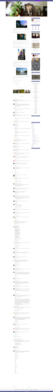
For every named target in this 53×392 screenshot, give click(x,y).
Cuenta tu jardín (33, 137)
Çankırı (15, 362)
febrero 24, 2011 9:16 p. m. (17, 246)
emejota (15, 120)
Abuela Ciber (16, 264)
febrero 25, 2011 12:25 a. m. (17, 276)
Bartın (15, 368)
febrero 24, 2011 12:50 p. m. (17, 189)
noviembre (33, 129)
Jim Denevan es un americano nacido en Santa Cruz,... (36, 141)
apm (15, 271)
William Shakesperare (35, 112)
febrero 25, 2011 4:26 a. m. (17, 284)
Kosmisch (16, 114)
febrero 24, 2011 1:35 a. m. (17, 110)
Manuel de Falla (36, 105)
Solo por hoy (33, 136)
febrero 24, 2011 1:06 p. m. (17, 207)
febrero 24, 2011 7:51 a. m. (17, 154)
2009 (32, 145)
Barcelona (35, 89)
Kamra (15, 316)
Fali (15, 187)
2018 (32, 124)
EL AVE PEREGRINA (16, 306)
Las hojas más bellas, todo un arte (35, 142)
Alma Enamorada (16, 139)
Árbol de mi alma (34, 139)
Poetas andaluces (34, 143)
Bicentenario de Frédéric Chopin (35, 92)
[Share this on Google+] (14, 84)
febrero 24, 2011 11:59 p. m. (17, 270)
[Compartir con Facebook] (18, 84)
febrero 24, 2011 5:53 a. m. (17, 141)
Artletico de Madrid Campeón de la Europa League (35, 83)
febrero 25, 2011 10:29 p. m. (17, 338)
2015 (32, 126)
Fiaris (15, 111)
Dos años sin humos (35, 101)
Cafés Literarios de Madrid (36, 95)
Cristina (15, 208)
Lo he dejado (36, 104)
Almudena (16, 251)
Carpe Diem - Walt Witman (35, 100)
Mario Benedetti (36, 107)
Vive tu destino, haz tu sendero (35, 135)
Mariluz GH (16, 247)
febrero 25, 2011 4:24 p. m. (17, 315)
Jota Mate (16, 220)
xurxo (15, 335)
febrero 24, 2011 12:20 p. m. (17, 186)
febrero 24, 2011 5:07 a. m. (17, 130)
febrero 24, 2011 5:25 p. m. (17, 240)
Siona (15, 294)
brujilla (15, 103)
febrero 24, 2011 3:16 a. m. (17, 122)
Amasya (15, 360)
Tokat (15, 364)
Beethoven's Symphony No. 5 (36, 91)
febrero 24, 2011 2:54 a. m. (17, 119)
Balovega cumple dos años (36, 87)
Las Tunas (35, 103)
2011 (32, 128)
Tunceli (15, 363)
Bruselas (35, 94)
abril (32, 133)
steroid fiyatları (16, 356)
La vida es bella (36, 102)
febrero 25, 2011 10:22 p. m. (17, 334)
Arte (35, 82)
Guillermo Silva (16, 99)
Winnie (15, 142)
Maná (35, 106)
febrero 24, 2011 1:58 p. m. (17, 219)
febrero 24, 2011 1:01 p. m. (17, 202)
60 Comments (24, 19)
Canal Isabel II (36, 98)
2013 (32, 127)
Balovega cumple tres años (36, 88)
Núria (15, 323)
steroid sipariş (16, 355)
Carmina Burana (36, 99)
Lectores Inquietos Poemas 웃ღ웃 (18, 339)
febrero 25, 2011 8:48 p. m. (17, 326)
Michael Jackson (36, 108)
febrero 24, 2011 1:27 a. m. (17, 106)
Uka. (15, 190)
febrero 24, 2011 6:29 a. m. (17, 144)
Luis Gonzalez (16, 155)
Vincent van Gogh (36, 111)
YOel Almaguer (36, 113)
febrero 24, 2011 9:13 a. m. (17, 161)
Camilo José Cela (36, 96)
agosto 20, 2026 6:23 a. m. (17, 373)
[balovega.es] (36, 56)
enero (33, 144)
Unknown (16, 177)
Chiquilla (15, 162)
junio (33, 132)
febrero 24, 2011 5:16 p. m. (17, 224)
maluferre (16, 346)
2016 (32, 125)
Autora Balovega (36, 85)
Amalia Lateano (16, 216)
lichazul (15, 203)
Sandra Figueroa (16, 285)
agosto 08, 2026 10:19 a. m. (17, 365)
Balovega (35, 86)
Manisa (15, 371)
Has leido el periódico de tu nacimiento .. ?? (36, 138)
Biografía (35, 93)
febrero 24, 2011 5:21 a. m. (17, 133)
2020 (32, 123)
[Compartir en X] (13, 84)
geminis (15, 277)
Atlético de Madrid (35, 84)
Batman (15, 361)
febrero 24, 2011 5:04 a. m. (17, 126)
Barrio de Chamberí (35, 90)
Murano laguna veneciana (35, 109)
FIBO (15, 152)
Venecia (35, 110)
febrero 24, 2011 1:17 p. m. (17, 210)
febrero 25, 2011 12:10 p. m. (17, 293)
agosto (33, 131)
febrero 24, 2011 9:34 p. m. (17, 250)
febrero (33, 134)
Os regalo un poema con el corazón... (35, 140)
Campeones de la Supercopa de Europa (35, 97)
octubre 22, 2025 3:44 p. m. (17, 357)
